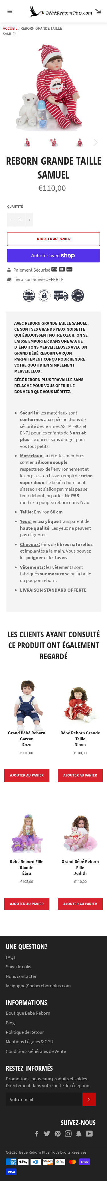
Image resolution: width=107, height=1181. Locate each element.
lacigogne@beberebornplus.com (38, 985)
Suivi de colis (18, 966)
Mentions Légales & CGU (29, 1041)
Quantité (15, 206)
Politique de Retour (25, 1032)
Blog (10, 1023)
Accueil (10, 28)
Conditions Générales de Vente (36, 1051)
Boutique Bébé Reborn (28, 1013)
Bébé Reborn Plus (34, 1152)
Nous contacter (21, 976)
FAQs (10, 957)
